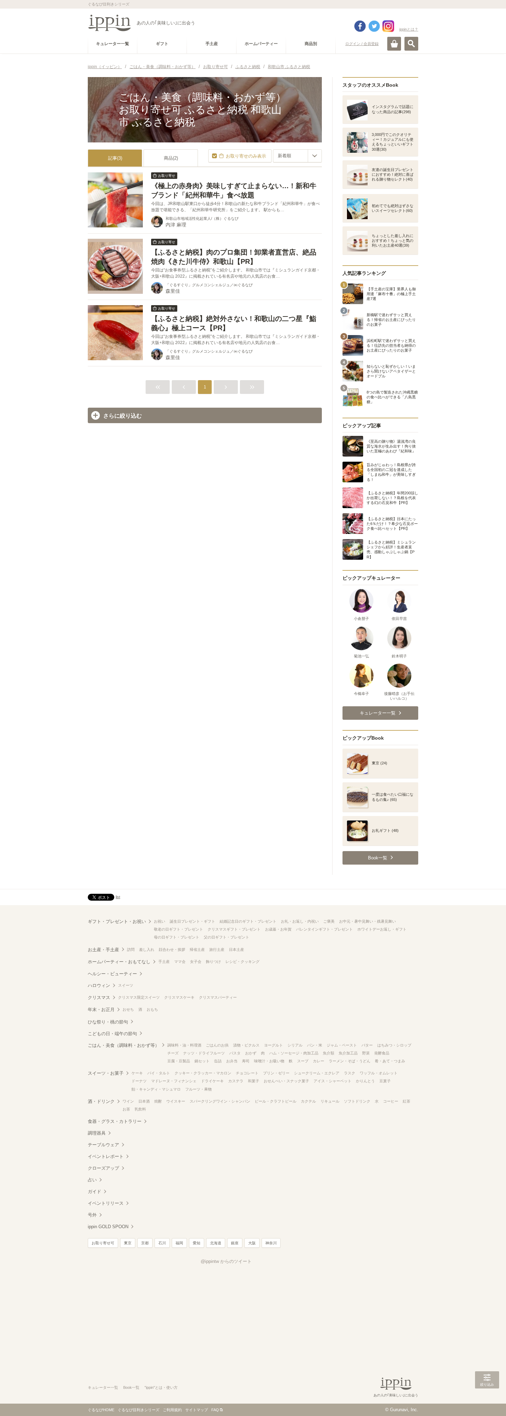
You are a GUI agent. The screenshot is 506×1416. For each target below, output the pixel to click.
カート (394, 44)
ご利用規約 (172, 1410)
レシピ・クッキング (242, 961)
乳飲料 (140, 1109)
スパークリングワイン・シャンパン (220, 1101)
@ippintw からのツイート (226, 1261)
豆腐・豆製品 (178, 1061)
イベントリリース (106, 1203)
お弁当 (232, 1061)
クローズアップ (103, 1168)
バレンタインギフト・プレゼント (324, 929)
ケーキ (137, 1073)
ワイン (128, 1101)
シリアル (295, 1045)
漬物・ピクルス (246, 1045)
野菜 (366, 1053)
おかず (250, 1053)
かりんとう (365, 1081)
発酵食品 (381, 1053)
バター (367, 1045)
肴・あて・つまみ (390, 1061)
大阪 (252, 1243)
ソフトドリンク (357, 1101)
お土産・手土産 (103, 949)
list (118, 897)
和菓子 (253, 1081)
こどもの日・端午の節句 (112, 1033)
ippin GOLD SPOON (108, 1226)
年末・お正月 (101, 1009)
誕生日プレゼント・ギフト (192, 921)
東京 (127, 1243)
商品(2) (171, 158)
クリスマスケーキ (179, 997)
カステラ (235, 1081)
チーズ (173, 1053)
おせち (128, 1009)
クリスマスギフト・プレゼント (234, 929)
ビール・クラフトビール (275, 1101)
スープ (302, 1061)
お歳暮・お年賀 (278, 929)
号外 (92, 1214)
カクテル (308, 1101)
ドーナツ (139, 1081)
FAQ (215, 1410)
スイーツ (125, 985)
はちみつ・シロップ (394, 1045)
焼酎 (158, 1101)
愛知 (196, 1243)
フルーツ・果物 (198, 1089)
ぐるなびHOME (101, 1410)
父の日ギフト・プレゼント (226, 937)
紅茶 (406, 1101)
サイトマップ (196, 1410)
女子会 (195, 961)
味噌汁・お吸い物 (269, 1061)
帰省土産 (197, 949)
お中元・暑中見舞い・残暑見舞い (367, 921)
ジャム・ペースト (342, 1045)
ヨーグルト (273, 1045)
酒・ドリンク (101, 1101)
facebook (360, 26)
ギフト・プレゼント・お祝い (117, 921)
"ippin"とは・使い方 (161, 1387)
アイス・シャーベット (332, 1081)
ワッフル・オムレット (379, 1073)
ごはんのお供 (217, 1045)
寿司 (246, 1061)
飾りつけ (213, 961)
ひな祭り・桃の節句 (108, 1022)
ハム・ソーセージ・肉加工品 (293, 1053)
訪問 (131, 949)
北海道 (215, 1243)
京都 (145, 1243)
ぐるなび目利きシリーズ (138, 1410)
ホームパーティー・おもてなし (119, 961)
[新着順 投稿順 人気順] (297, 155)
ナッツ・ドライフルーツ (204, 1053)
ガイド (94, 1191)
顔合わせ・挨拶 (172, 949)
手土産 (164, 961)
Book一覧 (131, 1387)
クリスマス (99, 997)
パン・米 (314, 1045)
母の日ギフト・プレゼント (176, 937)
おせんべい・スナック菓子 (286, 1081)
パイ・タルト (158, 1073)
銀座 (235, 1243)
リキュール (329, 1101)
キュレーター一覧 (103, 1387)
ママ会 (180, 961)
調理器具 (97, 1133)
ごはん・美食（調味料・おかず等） (123, 1045)
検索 (411, 44)
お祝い (159, 921)
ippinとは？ (408, 29)
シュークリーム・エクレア (316, 1073)
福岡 (179, 1243)
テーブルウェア (103, 1144)
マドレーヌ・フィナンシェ (174, 1081)
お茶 (126, 1109)
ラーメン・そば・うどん (349, 1061)
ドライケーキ (212, 1081)
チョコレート (247, 1073)
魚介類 (328, 1053)
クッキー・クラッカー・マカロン (203, 1073)
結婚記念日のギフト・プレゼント (248, 921)
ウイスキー (175, 1101)
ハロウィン (99, 985)
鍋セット (202, 1061)
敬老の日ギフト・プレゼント (178, 929)
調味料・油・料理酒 (184, 1045)
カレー (318, 1061)
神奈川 (271, 1243)
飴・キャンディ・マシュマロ (156, 1089)
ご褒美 (329, 921)
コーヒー (390, 1101)
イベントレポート (106, 1156)
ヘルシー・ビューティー (112, 973)
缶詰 (218, 1061)
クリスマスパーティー (218, 997)
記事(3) (115, 158)
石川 (162, 1243)
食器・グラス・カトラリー (114, 1121)
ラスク (349, 1073)
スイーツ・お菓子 (106, 1073)
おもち (152, 1009)
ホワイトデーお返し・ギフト (382, 929)
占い (92, 1179)
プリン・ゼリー (276, 1073)
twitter (374, 26)
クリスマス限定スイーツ (139, 997)
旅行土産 (216, 949)
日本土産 (236, 949)
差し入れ (146, 949)
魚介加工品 (348, 1053)
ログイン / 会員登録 (362, 44)
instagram (388, 26)
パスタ (235, 1053)
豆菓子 (385, 1081)
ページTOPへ (487, 1400)
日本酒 (144, 1101)
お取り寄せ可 (103, 1243)
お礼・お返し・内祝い (300, 921)
